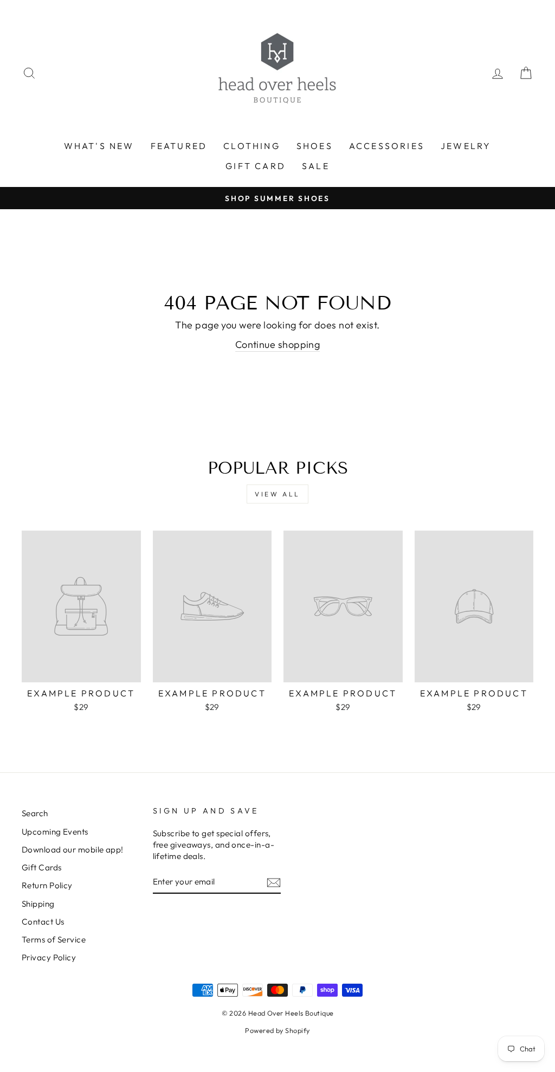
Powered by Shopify (277, 1030)
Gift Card (255, 165)
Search (35, 813)
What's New (99, 145)
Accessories (386, 145)
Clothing (251, 145)
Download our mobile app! (73, 849)
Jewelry (466, 145)
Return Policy (47, 885)
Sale (316, 165)
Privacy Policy (49, 957)
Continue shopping (277, 344)
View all (277, 494)
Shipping (38, 904)
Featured (179, 145)
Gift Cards (42, 867)
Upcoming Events (55, 831)
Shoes (314, 145)
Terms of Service (54, 939)
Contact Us (43, 921)
